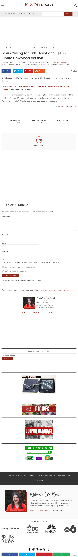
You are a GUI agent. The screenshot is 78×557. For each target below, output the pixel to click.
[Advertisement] (39, 31)
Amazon (33, 123)
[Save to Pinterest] (44, 554)
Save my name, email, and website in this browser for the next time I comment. (30, 262)
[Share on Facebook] (10, 554)
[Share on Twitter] (27, 554)
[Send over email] (61, 554)
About (22, 312)
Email (4, 243)
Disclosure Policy (59, 62)
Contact (35, 312)
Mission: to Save (39, 5)
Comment (6, 216)
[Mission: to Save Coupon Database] (39, 439)
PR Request (50, 312)
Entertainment (42, 123)
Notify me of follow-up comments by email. (19, 267)
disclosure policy (64, 64)
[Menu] (2, 6)
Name (5, 235)
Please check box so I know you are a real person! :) (22, 280)
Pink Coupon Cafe (68, 106)
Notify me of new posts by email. (15, 271)
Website (5, 251)
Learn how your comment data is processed (54, 290)
